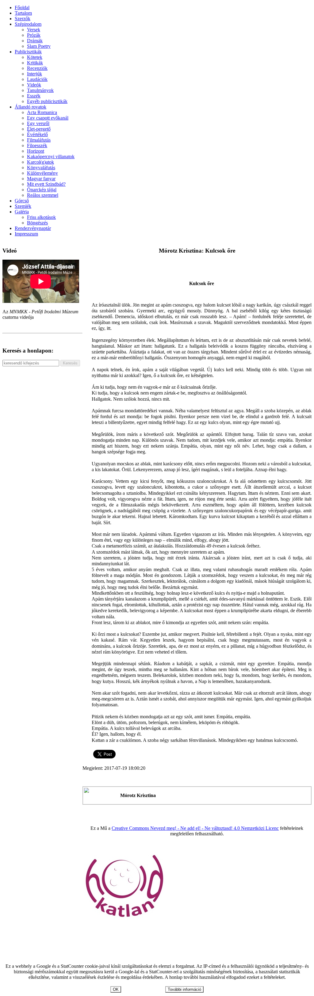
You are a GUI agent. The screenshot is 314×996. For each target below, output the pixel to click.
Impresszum (26, 233)
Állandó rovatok (30, 106)
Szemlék (23, 206)
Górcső (22, 200)
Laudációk (37, 79)
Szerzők (22, 18)
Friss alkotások (41, 217)
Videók (34, 84)
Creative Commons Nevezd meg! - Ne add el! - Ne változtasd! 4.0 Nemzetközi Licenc (195, 828)
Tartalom (23, 13)
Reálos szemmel (42, 195)
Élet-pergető (39, 129)
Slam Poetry (39, 46)
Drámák (35, 40)
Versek (33, 29)
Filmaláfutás (39, 140)
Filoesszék (37, 145)
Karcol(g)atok (40, 162)
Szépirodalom (28, 24)
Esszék (33, 95)
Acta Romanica (42, 112)
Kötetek (34, 57)
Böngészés (37, 222)
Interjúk (34, 73)
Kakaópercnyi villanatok (51, 156)
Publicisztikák (28, 51)
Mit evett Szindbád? (46, 184)
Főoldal (22, 7)
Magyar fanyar (41, 178)
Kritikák (35, 62)
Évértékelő (37, 134)
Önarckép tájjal (41, 189)
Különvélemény (42, 173)
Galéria (22, 211)
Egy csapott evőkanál (47, 117)
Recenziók (37, 68)
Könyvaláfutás (41, 167)
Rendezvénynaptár (33, 228)
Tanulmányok (40, 90)
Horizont (35, 151)
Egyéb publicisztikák (47, 101)
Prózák (33, 35)
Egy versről (38, 123)
